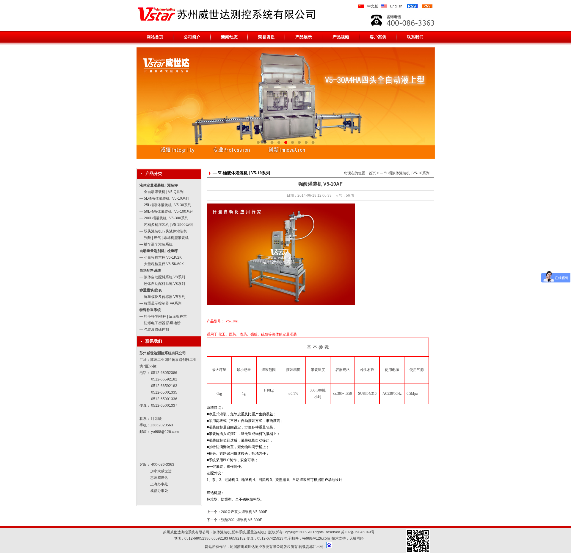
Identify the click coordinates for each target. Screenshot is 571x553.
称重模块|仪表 (150, 290)
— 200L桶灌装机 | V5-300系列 (163, 218)
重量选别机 (256, 532)
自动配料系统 (150, 270)
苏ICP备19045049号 (357, 532)
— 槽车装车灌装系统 (155, 244)
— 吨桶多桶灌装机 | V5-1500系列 (166, 225)
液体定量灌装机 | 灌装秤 (158, 185)
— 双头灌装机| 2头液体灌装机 (163, 231)
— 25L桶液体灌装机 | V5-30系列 (165, 205)
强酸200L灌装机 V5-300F (241, 520)
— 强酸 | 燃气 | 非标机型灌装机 (164, 238)
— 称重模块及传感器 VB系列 (162, 297)
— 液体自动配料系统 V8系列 (162, 277)
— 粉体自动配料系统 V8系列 (162, 284)
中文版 (372, 6)
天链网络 (356, 538)
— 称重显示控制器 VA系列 (160, 303)
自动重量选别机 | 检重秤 (158, 251)
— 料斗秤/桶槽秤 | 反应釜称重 (163, 316)
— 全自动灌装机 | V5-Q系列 (161, 192)
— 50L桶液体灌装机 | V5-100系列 (166, 211)
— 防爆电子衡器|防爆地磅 (160, 323)
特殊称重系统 (150, 310)
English (396, 6)
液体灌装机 (222, 532)
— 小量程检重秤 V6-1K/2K (160, 257)
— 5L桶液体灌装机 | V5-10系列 (164, 198)
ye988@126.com (165, 432)
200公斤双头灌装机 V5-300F (244, 512)
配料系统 (239, 532)
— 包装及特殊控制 (154, 329)
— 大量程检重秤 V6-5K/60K (161, 264)
